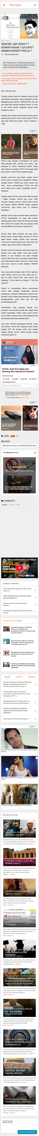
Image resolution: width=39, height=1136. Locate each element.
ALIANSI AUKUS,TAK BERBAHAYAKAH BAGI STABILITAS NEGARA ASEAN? (19, 488)
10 (6, 1095)
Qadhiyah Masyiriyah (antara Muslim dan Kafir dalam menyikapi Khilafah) (17, 1070)
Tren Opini (15, 5)
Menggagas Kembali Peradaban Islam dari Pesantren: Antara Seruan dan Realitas (23, 654)
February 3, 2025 (24, 397)
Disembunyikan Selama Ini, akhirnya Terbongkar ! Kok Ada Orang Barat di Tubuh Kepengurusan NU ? (22, 642)
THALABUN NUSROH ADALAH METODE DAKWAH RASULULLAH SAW (18, 1011)
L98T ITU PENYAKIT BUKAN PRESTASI (19, 471)
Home (2, 40)
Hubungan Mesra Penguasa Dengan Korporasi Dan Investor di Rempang (18, 922)
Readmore (31, 844)
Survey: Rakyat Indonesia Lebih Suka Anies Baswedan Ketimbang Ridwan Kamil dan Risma (17, 74)
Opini (7, 40)
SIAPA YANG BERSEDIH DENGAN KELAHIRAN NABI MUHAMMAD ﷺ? (17, 1042)
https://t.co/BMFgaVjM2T (22, 395)
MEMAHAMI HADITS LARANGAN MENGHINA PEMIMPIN (16, 952)
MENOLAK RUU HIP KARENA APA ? (15, 84)
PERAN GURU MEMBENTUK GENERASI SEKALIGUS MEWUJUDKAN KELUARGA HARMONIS (23, 665)
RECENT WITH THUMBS (12, 621)
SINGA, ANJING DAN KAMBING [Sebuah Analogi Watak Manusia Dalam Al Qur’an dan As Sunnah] (19, 981)
